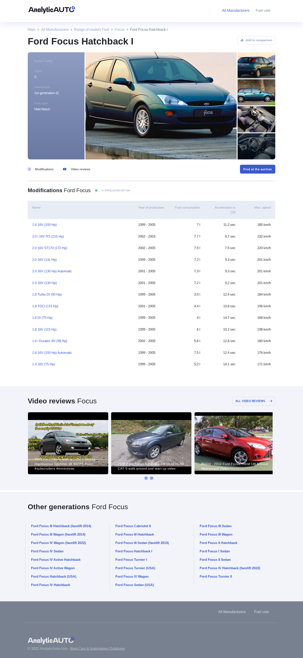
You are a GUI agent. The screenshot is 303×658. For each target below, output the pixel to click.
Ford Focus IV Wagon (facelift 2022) (58, 543)
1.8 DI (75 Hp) (42, 317)
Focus (119, 29)
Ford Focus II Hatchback (218, 543)
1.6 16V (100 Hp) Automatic (52, 352)
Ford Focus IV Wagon (132, 576)
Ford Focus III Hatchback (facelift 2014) (61, 526)
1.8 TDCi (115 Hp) (45, 306)
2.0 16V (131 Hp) (44, 259)
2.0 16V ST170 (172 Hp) (49, 248)
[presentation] (146, 478)
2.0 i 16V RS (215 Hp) (48, 236)
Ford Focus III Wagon (216, 534)
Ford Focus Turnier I (131, 559)
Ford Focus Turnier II (216, 576)
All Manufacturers (55, 29)
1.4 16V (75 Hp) (43, 364)
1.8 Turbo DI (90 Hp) (47, 294)
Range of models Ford (91, 29)
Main (31, 29)
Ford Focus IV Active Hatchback (56, 559)
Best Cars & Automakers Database (97, 648)
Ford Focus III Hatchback (134, 534)
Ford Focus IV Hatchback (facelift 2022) (230, 568)
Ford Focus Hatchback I (133, 551)
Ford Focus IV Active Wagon (53, 568)
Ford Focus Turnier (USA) (135, 568)
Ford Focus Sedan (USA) (134, 585)
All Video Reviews (250, 401)
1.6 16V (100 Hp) (44, 224)
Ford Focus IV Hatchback (50, 585)
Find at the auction (257, 169)
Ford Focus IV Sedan (47, 551)
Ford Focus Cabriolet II (133, 526)
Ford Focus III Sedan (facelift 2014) (142, 543)
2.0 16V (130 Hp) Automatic (52, 271)
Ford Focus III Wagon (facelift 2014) (58, 534)
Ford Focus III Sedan (216, 526)
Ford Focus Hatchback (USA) (53, 576)
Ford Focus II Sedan (215, 559)
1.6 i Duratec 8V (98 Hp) (49, 341)
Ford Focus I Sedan (215, 551)
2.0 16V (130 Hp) (44, 283)
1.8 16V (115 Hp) (44, 329)
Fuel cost (263, 10)
